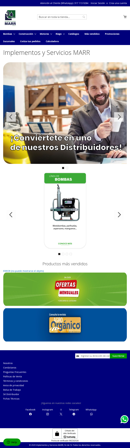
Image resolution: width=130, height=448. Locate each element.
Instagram (47, 409)
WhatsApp (91, 409)
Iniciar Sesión (98, 3)
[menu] (65, 37)
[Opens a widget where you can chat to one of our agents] (12, 442)
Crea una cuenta (118, 3)
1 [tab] (63, 168)
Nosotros (8, 363)
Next (119, 117)
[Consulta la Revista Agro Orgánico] (65, 340)
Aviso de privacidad (13, 385)
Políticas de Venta (12, 376)
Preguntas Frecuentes (14, 372)
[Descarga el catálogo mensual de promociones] (65, 304)
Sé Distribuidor (11, 394)
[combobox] (62, 16)
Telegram (74, 409)
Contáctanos (9, 367)
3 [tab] (67, 254)
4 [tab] (71, 254)
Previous (11, 117)
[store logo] (10, 18)
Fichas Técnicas (11, 398)
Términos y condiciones (15, 380)
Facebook (30, 409)
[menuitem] (8, 34)
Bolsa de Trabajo (12, 389)
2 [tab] (67, 168)
